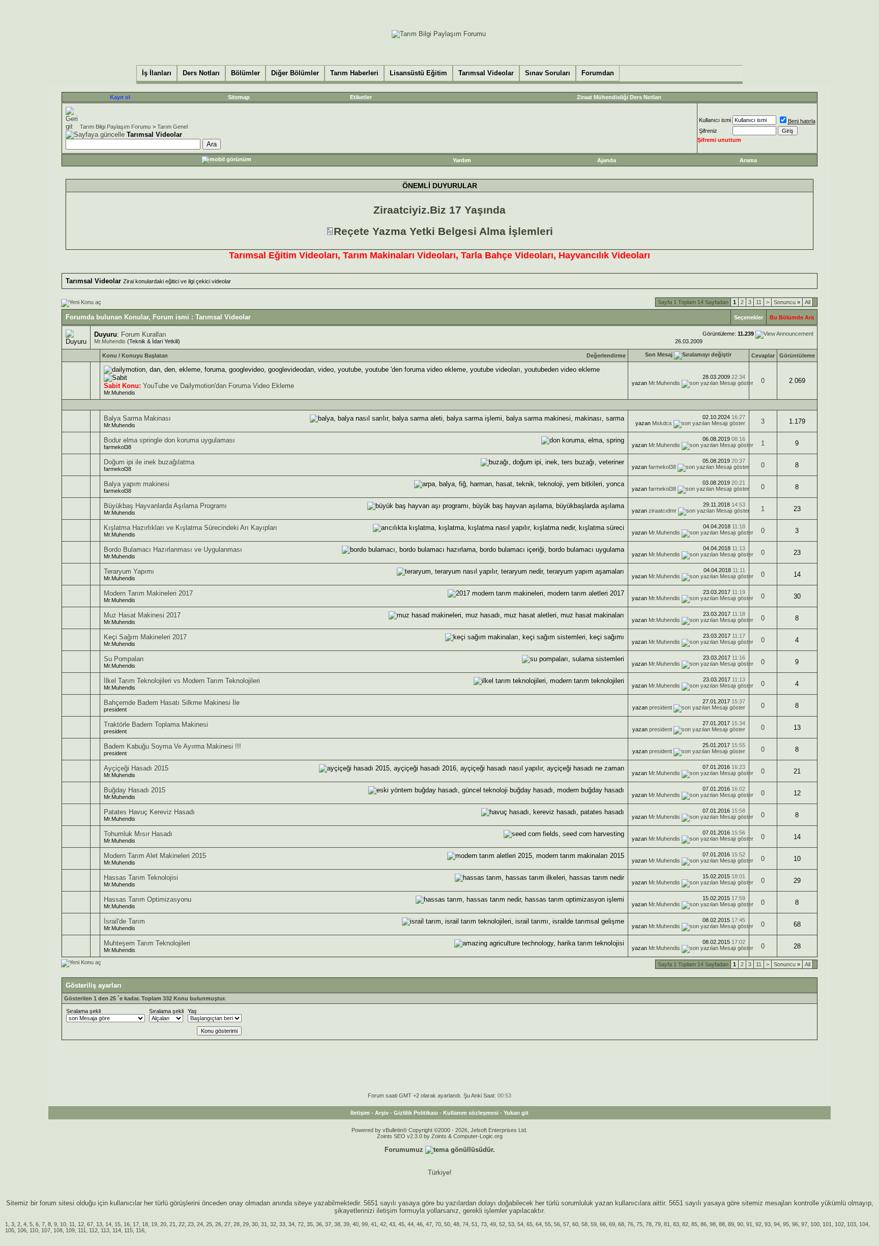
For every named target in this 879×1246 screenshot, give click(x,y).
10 (63, 1224)
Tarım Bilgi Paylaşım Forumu (115, 127)
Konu (109, 355)
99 (365, 1224)
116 (140, 1230)
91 (749, 1224)
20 (163, 1224)
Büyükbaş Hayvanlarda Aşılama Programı (165, 506)
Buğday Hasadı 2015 (134, 790)
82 (685, 1224)
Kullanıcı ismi (715, 120)
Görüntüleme (797, 355)
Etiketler (361, 97)
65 (529, 1224)
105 (9, 1230)
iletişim (386, 1210)
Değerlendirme (606, 355)
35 (310, 1224)
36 (319, 1224)
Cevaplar (763, 355)
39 (346, 1224)
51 (475, 1224)
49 (493, 1224)
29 (246, 1224)
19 (154, 1224)
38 (337, 1224)
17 (136, 1224)
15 (117, 1224)
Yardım (462, 160)
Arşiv (382, 1113)
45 (401, 1224)
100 (814, 1224)
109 (70, 1230)
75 (639, 1224)
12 (81, 1224)
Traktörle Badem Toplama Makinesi (156, 724)
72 (301, 1224)
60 (575, 1224)
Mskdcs (662, 423)
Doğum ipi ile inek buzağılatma (149, 462)
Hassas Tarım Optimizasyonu (147, 899)
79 (658, 1224)
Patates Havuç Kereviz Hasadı (149, 812)
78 (649, 1224)
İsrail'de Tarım (124, 921)
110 (34, 1230)
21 (172, 1224)
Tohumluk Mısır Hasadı (138, 834)
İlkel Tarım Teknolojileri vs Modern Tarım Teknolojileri (182, 681)
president (115, 709)
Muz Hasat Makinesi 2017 (142, 615)
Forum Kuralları (143, 334)
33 (282, 1224)
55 (548, 1224)
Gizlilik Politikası (416, 1113)
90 (740, 1224)
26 (218, 1224)
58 (584, 1224)
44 (410, 1224)
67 (90, 1224)
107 (45, 1230)
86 (703, 1224)
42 (383, 1224)
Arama (748, 160)
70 (438, 1224)
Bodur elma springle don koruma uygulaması (169, 440)
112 (93, 1230)
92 (758, 1224)
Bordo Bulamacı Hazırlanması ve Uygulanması (173, 549)
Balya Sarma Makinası (137, 418)
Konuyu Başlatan (145, 355)
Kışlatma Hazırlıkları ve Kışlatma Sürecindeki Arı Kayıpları (190, 527)
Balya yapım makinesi (136, 484)
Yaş (192, 1011)
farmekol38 (117, 447)
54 (520, 1224)
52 (502, 1224)
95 (786, 1224)
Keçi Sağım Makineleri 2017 (145, 637)
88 (722, 1224)
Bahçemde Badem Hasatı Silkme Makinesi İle (172, 702)
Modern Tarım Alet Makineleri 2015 (155, 855)
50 (447, 1224)
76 (630, 1224)
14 (108, 1224)
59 (594, 1224)
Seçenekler (748, 317)
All (807, 302)
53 (511, 1224)
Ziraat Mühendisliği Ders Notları (619, 97)
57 (566, 1224)
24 (200, 1224)
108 (58, 1230)
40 (356, 1224)
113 (105, 1230)
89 (731, 1224)
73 (484, 1224)
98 (713, 1224)
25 (209, 1224)
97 (804, 1224)
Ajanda (606, 160)
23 (191, 1224)
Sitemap (239, 97)
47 (429, 1224)
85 (694, 1224)
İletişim (360, 1113)
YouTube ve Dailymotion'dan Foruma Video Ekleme (218, 386)
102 (839, 1224)
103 (851, 1224)
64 (539, 1224)
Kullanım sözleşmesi (471, 1113)
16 (127, 1224)
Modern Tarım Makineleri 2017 (148, 593)
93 (768, 1224)
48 (456, 1224)
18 (145, 1224)
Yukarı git (516, 1113)
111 (82, 1230)
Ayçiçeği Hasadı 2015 (136, 768)
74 (465, 1224)
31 (264, 1224)
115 (128, 1230)
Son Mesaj (658, 354)
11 (758, 302)
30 (255, 1224)
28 (236, 1224)
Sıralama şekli (83, 1011)
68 (621, 1224)
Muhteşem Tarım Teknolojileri (147, 943)
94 (777, 1224)
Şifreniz (708, 131)
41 (374, 1224)
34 (291, 1224)
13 (99, 1224)
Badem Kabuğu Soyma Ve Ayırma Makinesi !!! (172, 746)
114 (116, 1230)
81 (667, 1224)
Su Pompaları (124, 659)
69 (612, 1224)
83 (676, 1224)
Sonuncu (787, 302)
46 (420, 1224)
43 (392, 1224)
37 (328, 1224)
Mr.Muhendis (110, 341)
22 (182, 1224)
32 (273, 1224)
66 (603, 1224)
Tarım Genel (172, 127)
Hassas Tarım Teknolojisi (141, 877)
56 (557, 1224)
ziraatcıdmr (663, 511)
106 (21, 1230)
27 (227, 1224)
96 (795, 1224)
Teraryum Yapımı (129, 571)
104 (863, 1224)
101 (827, 1224)
